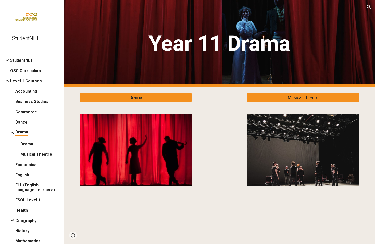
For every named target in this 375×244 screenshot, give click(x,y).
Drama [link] (21, 132)
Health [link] (21, 210)
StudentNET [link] (21, 60)
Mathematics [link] (28, 241)
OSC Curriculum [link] (25, 70)
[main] (219, 43)
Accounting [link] (26, 91)
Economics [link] (25, 164)
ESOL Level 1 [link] (28, 200)
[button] (369, 7)
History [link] (22, 230)
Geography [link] (25, 220)
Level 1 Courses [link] (26, 81)
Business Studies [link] (31, 101)
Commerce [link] (26, 111)
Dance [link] (21, 122)
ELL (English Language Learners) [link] (35, 187)
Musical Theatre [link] (36, 154)
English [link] (22, 175)
